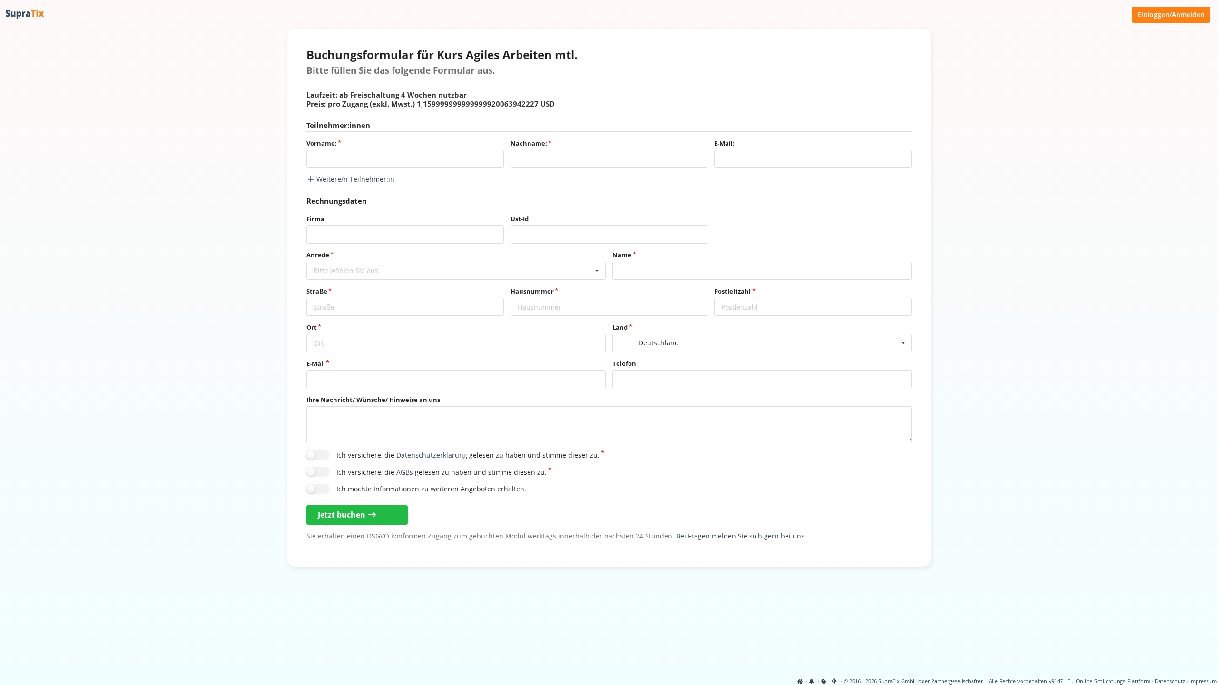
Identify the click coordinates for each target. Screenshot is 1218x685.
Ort (311, 327)
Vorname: (321, 143)
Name (621, 255)
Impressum (1203, 681)
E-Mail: (724, 143)
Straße (316, 291)
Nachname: (529, 143)
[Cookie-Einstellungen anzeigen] (824, 681)
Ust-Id (520, 219)
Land (620, 327)
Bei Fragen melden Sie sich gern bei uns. (741, 535)
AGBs (404, 472)
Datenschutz (1170, 681)
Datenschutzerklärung (431, 455)
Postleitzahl (732, 291)
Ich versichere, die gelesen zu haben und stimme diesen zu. (441, 472)
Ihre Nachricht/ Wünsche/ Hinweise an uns (373, 399)
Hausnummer (532, 291)
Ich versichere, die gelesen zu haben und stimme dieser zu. (467, 455)
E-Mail (315, 363)
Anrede (317, 255)
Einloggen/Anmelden (1171, 14)
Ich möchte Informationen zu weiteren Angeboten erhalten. (431, 488)
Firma (315, 219)
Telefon (624, 363)
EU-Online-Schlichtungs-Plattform (1108, 681)
